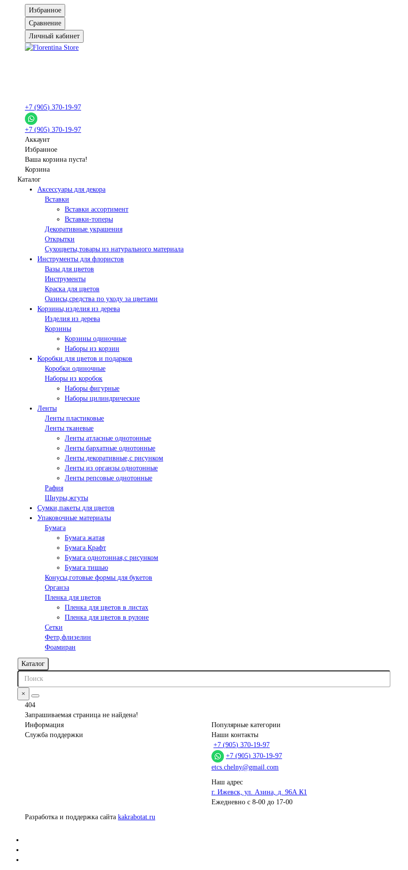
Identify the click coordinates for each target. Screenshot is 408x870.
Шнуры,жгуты (66, 498)
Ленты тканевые (69, 428)
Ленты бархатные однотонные (110, 448)
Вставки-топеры (89, 219)
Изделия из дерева (72, 319)
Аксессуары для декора (71, 189)
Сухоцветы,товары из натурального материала (114, 249)
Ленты (47, 408)
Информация (44, 725)
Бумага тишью (86, 567)
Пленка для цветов (73, 597)
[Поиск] (35, 695)
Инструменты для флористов (80, 259)
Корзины (58, 328)
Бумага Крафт (85, 547)
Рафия (54, 488)
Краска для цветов (72, 289)
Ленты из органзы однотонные (111, 468)
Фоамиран (60, 647)
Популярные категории (246, 725)
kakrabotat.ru (136, 817)
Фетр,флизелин (68, 637)
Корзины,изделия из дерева (78, 309)
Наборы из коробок (73, 378)
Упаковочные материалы (74, 518)
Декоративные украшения (83, 229)
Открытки (60, 239)
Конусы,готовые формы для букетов (98, 577)
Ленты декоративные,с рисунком (114, 458)
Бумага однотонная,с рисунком (111, 557)
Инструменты (65, 279)
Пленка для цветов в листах (106, 607)
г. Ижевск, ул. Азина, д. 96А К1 (259, 792)
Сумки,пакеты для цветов (75, 508)
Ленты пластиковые (74, 418)
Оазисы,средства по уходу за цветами (101, 299)
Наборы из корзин (92, 348)
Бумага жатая (84, 538)
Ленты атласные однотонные (108, 438)
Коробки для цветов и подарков (84, 358)
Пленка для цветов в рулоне (107, 617)
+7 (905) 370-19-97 (53, 107)
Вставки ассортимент (96, 209)
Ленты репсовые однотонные (108, 478)
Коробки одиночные (75, 368)
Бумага (55, 528)
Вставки (57, 199)
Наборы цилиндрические (102, 398)
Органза (57, 587)
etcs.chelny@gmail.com (245, 767)
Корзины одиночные (95, 338)
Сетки (54, 627)
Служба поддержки (54, 735)
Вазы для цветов (69, 269)
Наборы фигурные (92, 388)
